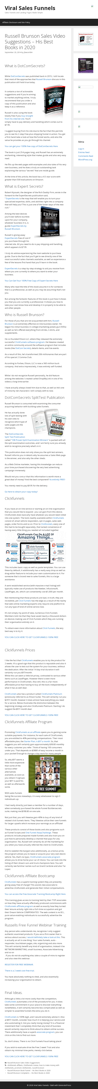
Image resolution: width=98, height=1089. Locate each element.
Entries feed (84, 152)
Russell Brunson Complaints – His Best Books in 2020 (28, 1073)
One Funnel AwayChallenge (38, 832)
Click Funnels (25, 600)
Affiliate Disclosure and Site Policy (16, 22)
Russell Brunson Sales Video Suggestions (23, 1063)
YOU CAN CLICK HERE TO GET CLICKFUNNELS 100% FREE (31, 637)
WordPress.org (85, 159)
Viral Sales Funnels (30, 8)
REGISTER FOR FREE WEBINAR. (19, 964)
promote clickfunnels (23, 1068)
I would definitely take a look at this (43, 937)
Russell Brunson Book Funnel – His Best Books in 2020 (28, 1070)
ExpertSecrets (12, 198)
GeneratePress (64, 1085)
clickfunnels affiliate (15, 1065)
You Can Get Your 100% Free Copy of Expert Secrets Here (31, 280)
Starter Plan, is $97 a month (37, 741)
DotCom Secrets (22, 348)
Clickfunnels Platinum (51, 693)
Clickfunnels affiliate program (19, 906)
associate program (45, 1032)
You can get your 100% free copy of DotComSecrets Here (31, 146)
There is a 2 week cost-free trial (19, 970)
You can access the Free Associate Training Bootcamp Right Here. (35, 894)
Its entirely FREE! (57, 479)
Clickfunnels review (31, 1065)
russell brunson (38, 1068)
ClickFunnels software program (30, 342)
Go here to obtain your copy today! (21, 491)
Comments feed (85, 156)
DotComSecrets (18, 76)
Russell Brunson (43, 79)
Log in (81, 148)
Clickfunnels (58, 518)
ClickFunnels (11, 693)
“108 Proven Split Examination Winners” (30, 440)
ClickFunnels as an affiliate (27, 732)
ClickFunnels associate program (45, 857)
